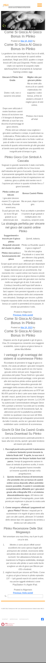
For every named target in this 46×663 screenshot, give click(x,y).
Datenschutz (24, 619)
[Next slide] (41, 20)
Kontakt (5, 619)
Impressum (14, 619)
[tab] (11, 28)
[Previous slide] (5, 20)
